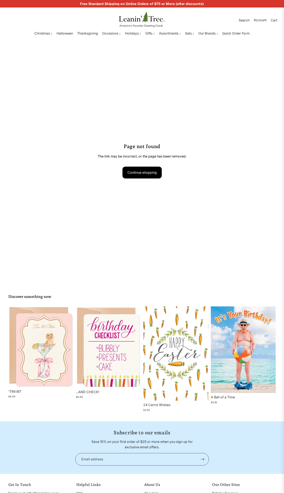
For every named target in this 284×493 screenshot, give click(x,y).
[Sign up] (202, 459)
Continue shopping (142, 172)
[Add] (67, 381)
